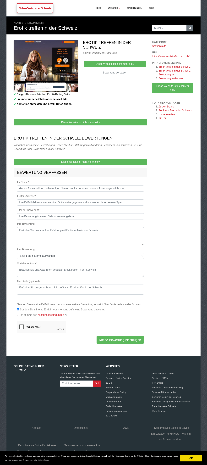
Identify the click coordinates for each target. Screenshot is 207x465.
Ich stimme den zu (43, 315)
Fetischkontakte (114, 406)
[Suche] (189, 28)
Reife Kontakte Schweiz (164, 406)
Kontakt (36, 427)
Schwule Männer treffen (164, 392)
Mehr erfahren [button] (43, 460)
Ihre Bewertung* (26, 224)
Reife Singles (158, 411)
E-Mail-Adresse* (26, 196)
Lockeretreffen (166, 114)
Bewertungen (134, 8)
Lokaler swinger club (116, 411)
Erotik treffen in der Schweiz (174, 66)
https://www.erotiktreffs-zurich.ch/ (170, 56)
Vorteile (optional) (27, 263)
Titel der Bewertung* (28, 210)
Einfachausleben (114, 373)
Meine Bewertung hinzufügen (120, 340)
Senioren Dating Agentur (118, 378)
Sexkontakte (34, 23)
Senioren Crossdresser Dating (167, 387)
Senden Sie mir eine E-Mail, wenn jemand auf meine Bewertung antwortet (62, 309)
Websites (113, 8)
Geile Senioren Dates (163, 373)
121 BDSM (111, 415)
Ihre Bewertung (26, 249)
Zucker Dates (166, 106)
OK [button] (191, 458)
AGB (126, 427)
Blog (151, 8)
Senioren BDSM (160, 378)
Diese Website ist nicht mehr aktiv (172, 88)
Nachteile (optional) (28, 281)
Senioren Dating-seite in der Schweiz (171, 401)
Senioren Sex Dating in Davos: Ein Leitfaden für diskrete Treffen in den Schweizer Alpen (171, 433)
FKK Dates (157, 382)
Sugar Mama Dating (116, 392)
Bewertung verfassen (170, 78)
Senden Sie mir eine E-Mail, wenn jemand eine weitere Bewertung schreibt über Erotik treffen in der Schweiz (79, 304)
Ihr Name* (23, 182)
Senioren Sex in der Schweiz (175, 110)
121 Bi (162, 118)
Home (98, 8)
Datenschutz (81, 427)
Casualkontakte (114, 397)
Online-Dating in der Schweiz (35, 8)
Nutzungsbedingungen (51, 315)
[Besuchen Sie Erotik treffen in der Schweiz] (46, 66)
